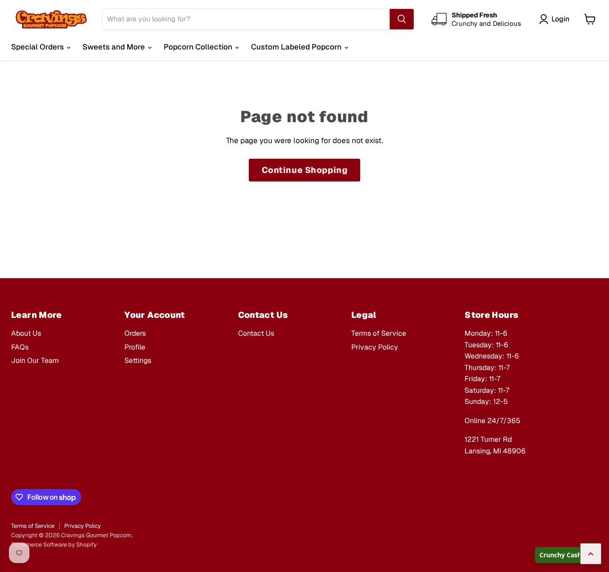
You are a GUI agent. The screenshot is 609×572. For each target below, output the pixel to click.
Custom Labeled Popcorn (297, 47)
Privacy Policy (374, 347)
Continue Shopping (305, 170)
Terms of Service (378, 333)
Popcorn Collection (199, 47)
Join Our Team (35, 360)
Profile (134, 347)
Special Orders (38, 47)
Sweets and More (114, 47)
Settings (137, 360)
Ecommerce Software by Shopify (54, 544)
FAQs (20, 347)
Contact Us (256, 333)
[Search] (402, 19)
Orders (135, 333)
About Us (26, 333)
